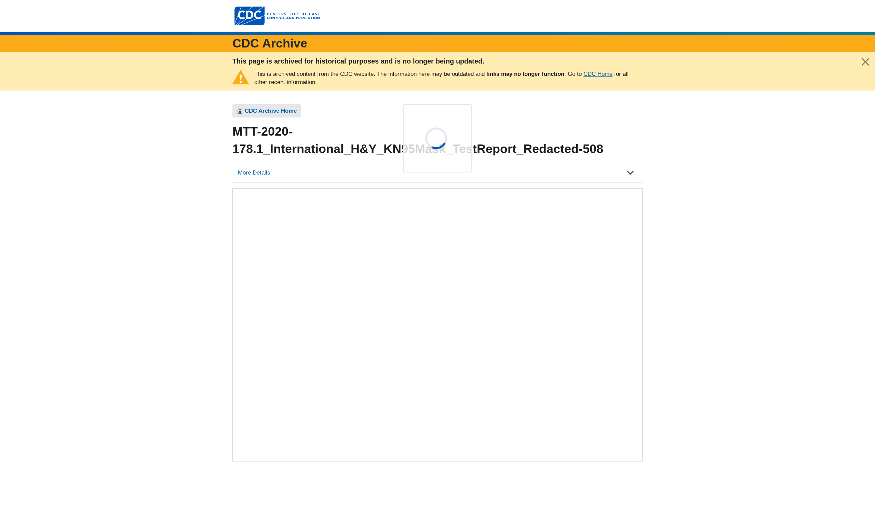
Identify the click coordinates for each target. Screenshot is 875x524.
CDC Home (597, 74)
